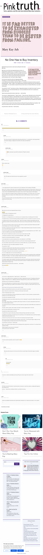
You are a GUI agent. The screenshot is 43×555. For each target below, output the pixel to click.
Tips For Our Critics (31, 454)
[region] (13, 547)
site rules (26, 470)
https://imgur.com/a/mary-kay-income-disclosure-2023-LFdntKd (12, 287)
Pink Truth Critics (6, 16)
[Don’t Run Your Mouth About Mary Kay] (11, 421)
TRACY (15, 62)
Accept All (20, 550)
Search (5, 461)
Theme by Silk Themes (21, 553)
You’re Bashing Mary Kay (9, 455)
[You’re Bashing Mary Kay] (11, 444)
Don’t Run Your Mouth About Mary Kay (10, 432)
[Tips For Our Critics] (32, 444)
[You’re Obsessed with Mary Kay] (32, 421)
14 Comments (27, 62)
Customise (7, 550)
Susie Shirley (3, 335)
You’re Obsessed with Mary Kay (31, 432)
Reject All (13, 550)
